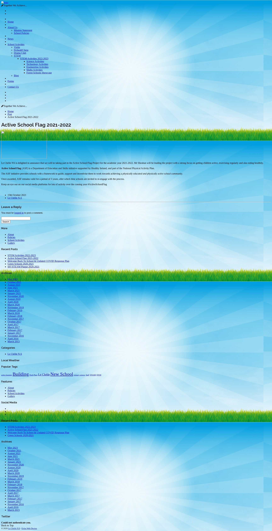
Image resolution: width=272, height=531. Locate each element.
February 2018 (15, 316)
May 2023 (13, 279)
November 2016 (16, 336)
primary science (79, 375)
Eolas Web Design (29, 528)
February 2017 (15, 330)
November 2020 (16, 296)
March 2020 (14, 304)
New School (61, 373)
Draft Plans (33, 375)
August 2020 (14, 299)
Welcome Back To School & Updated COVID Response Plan (38, 261)
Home (11, 21)
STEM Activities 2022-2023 (34, 58)
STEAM (93, 375)
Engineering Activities (37, 67)
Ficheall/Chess (21, 50)
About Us (12, 27)
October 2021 (14, 282)
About (11, 234)
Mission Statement (23, 30)
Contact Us (13, 87)
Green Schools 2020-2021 (21, 264)
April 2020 (13, 302)
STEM (17, 55)
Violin (17, 47)
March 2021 (14, 290)
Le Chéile (44, 374)
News (10, 38)
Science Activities (35, 61)
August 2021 (14, 285)
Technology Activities (37, 64)
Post (10, 114)
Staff (87, 375)
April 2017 (13, 324)
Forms (11, 81)
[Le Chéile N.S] (4, 2)
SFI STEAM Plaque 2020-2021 (23, 266)
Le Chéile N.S (15, 197)
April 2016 (13, 338)
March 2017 (14, 327)
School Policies (21, 33)
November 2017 (16, 319)
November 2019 (16, 307)
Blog (16, 75)
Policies (11, 237)
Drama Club (20, 53)
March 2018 (14, 313)
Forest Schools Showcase (39, 72)
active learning (6, 375)
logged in (19, 212)
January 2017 (14, 333)
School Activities (16, 44)
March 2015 (14, 341)
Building (21, 373)
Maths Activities (34, 70)
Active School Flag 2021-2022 (23, 258)
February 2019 (15, 310)
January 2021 (14, 293)
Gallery (11, 243)
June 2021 (13, 287)
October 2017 (14, 321)
